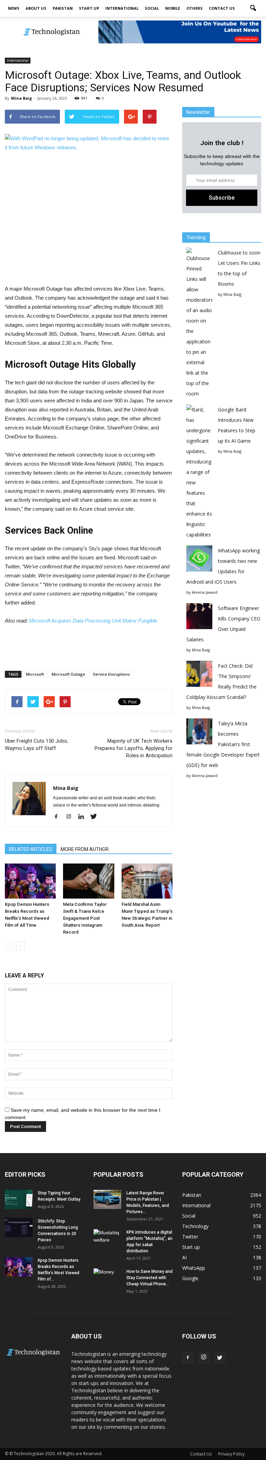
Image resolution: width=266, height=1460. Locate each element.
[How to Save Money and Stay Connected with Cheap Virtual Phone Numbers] (107, 1278)
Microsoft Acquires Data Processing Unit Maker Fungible (93, 621)
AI (184, 1257)
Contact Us (222, 8)
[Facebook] (58, 817)
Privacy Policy (231, 1454)
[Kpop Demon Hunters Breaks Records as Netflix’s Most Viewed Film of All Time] (30, 881)
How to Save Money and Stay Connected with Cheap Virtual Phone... (149, 1277)
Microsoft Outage (68, 674)
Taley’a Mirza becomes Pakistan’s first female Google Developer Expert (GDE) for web (223, 744)
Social (152, 8)
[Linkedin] (83, 817)
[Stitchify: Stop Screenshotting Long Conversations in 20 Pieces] (19, 1227)
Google (190, 1278)
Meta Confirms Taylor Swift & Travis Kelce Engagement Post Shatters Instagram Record (85, 918)
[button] (253, 8)
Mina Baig (21, 98)
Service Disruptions (111, 674)
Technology (195, 1226)
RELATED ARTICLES (30, 849)
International (122, 8)
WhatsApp (193, 1268)
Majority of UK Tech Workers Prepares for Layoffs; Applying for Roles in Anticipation (133, 748)
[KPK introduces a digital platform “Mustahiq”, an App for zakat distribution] (107, 1239)
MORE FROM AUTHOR (85, 849)
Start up (89, 8)
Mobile (172, 8)
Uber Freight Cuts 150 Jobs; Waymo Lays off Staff (36, 744)
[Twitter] (96, 817)
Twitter (190, 1236)
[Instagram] (71, 817)
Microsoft (35, 674)
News (13, 8)
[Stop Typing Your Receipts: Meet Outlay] (19, 1199)
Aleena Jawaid (205, 592)
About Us (36, 8)
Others (194, 8)
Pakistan (63, 8)
